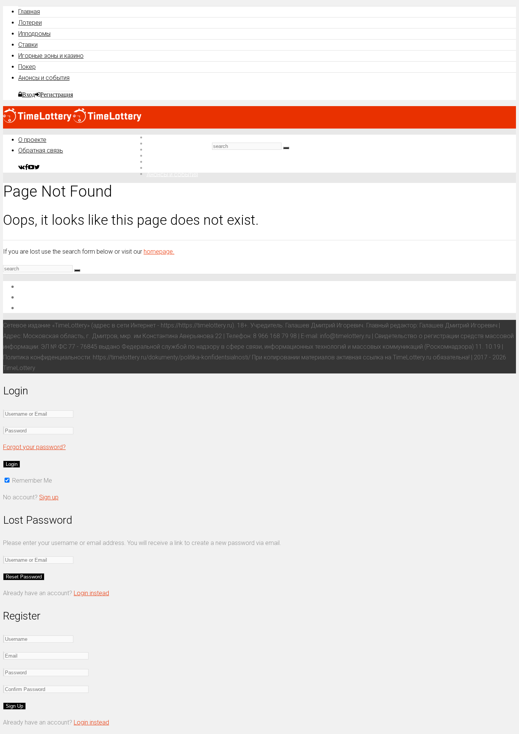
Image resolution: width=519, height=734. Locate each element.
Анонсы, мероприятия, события (67, 307)
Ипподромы (34, 33)
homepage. (159, 251)
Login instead (91, 593)
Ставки (28, 44)
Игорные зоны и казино (51, 55)
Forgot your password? (34, 447)
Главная (29, 11)
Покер (27, 66)
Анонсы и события (44, 77)
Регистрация (56, 94)
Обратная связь (40, 150)
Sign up (49, 497)
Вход (28, 94)
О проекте (32, 139)
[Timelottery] (72, 120)
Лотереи (30, 22)
